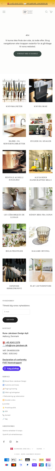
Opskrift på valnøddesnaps (12, 434)
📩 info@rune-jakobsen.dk (36, 4)
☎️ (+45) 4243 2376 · (15, 4)
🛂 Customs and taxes (11, 385)
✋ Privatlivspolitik (9, 408)
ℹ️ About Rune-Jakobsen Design (14, 381)
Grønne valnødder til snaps (12, 431)
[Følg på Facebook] (4, 441)
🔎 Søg (5, 419)
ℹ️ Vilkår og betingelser (11, 392)
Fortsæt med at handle (27, 54)
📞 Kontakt (6, 415)
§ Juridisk (6, 404)
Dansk (39, 449)
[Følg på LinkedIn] (17, 441)
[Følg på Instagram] (10, 441)
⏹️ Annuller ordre (9, 400)
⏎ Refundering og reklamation (13, 396)
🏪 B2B (5, 411)
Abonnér (10, 320)
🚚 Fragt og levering (10, 389)
